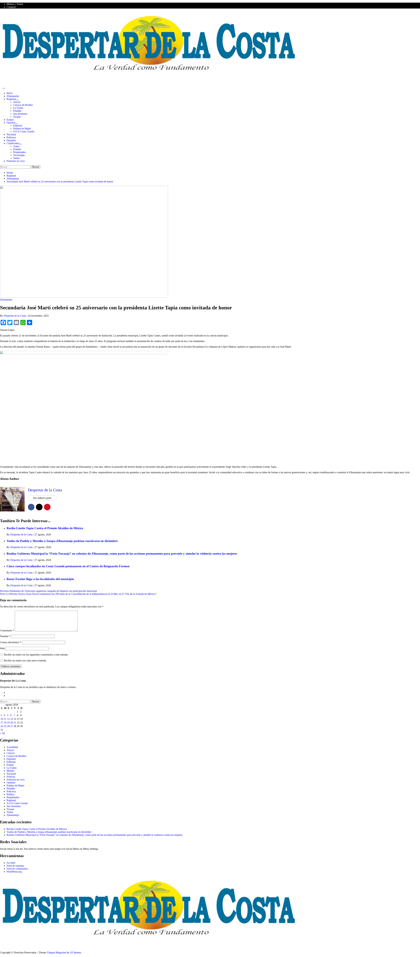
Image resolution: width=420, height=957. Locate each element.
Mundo (10, 770)
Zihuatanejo (13, 96)
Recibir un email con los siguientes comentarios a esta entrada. (36, 654)
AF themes (75, 952)
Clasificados (13, 143)
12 (8, 719)
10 (1, 719)
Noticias (11, 776)
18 (5, 722)
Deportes (11, 140)
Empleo (17, 149)
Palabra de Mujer (22, 128)
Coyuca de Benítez (23, 105)
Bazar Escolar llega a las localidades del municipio (40, 579)
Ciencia (10, 753)
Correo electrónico (10, 642)
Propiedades (19, 152)
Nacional (11, 134)
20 (11, 722)
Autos (16, 146)
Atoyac (17, 102)
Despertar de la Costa (15, 315)
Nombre (5, 636)
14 (15, 719)
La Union (18, 107)
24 (1, 726)
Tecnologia (19, 155)
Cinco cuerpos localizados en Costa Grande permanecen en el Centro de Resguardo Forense (68, 566)
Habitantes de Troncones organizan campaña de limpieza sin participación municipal (48, 591)
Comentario (7, 630)
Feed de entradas (15, 865)
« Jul (2, 733)
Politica (10, 794)
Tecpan (17, 116)
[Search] (1, 87)
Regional (11, 99)
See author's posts (42, 498)
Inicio (9, 93)
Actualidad (12, 747)
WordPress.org (14, 871)
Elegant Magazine (56, 952)
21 (15, 722)
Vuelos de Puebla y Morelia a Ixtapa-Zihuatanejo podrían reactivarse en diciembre (62, 541)
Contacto (11, 7)
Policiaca (11, 137)
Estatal (10, 119)
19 (8, 722)
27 (11, 726)
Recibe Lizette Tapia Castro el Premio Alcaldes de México (45, 528)
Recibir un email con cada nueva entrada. (25, 660)
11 (5, 719)
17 (1, 722)
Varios (16, 158)
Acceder (11, 862)
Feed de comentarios (17, 868)
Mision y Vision (15, 4)
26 (8, 726)
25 (5, 726)
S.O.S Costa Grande (23, 131)
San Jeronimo (20, 113)
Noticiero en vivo (16, 161)
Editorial (17, 125)
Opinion (11, 122)
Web (2, 648)
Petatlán (17, 110)
